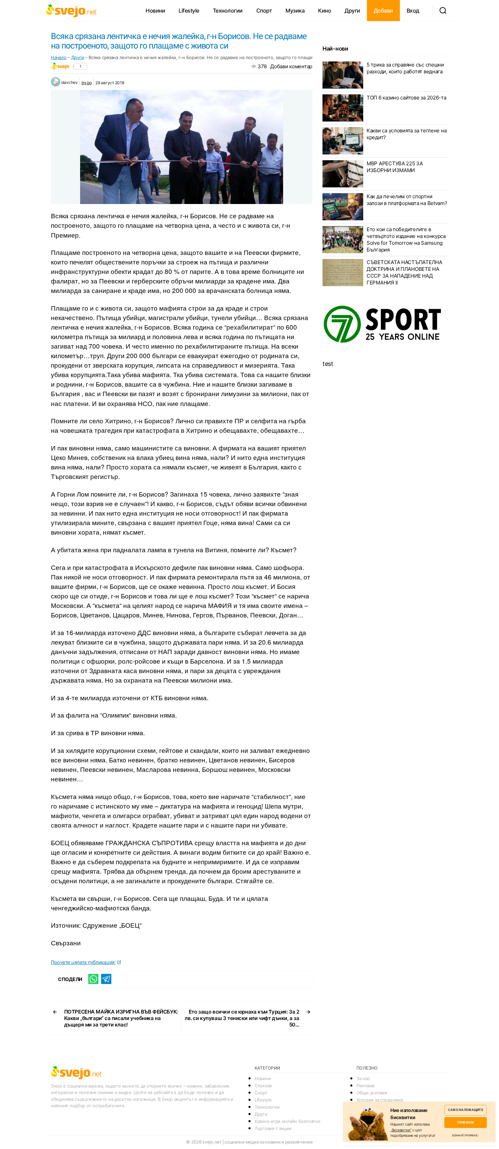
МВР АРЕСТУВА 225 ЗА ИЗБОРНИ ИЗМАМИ (395, 166)
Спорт (264, 10)
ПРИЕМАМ (465, 1122)
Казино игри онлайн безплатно (287, 1121)
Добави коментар (291, 66)
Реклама (365, 1085)
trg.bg (86, 82)
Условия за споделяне (379, 1099)
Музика (294, 10)
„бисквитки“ (400, 1130)
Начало (58, 57)
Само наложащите (465, 1110)
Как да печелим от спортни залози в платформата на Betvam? (407, 199)
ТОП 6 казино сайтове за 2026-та (406, 97)
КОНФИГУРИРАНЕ (465, 1135)
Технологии (228, 10)
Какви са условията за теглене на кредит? (406, 134)
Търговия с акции (273, 1128)
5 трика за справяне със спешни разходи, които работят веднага (405, 68)
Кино (324, 10)
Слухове (263, 1085)
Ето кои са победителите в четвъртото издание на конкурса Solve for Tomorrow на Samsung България (406, 239)
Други (352, 10)
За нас (363, 1078)
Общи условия (371, 1092)
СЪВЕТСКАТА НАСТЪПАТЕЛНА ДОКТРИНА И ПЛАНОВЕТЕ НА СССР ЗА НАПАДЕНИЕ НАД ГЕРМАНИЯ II (404, 272)
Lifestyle (189, 10)
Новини (155, 10)
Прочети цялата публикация (83, 962)
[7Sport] (385, 324)
